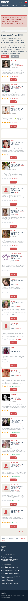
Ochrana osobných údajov (8, 560)
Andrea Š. (13, 107)
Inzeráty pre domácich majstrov (9, 583)
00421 (19, 168)
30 (19, 531)
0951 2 (18, 490)
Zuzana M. (13, 440)
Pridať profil (5, 56)
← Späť (9, 531)
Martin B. (13, 162)
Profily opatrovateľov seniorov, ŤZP (10, 570)
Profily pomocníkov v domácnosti (9, 567)
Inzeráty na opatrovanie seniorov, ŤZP (11, 582)
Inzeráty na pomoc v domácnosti (9, 579)
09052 (18, 328)
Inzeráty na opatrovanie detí (8, 577)
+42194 (19, 446)
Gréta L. (12, 187)
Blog (2, 549)
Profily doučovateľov (6, 569)
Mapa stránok (4, 552)
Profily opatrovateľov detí (7, 566)
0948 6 (18, 306)
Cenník (3, 556)
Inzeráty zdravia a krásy (7, 585)
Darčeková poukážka (6, 557)
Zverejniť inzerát (15, 56)
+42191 (19, 66)
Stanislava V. (14, 463)
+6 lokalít (18, 443)
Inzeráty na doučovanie (7, 580)
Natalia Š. (13, 279)
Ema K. (12, 418)
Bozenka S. (13, 84)
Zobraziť (13, 80)
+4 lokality (21, 165)
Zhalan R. (13, 60)
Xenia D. (13, 140)
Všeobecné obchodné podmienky (9, 559)
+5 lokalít (18, 397)
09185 (18, 468)
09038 (18, 375)
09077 (18, 284)
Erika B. (12, 347)
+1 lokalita (21, 211)
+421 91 (19, 260)
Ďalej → (24, 531)
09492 (18, 214)
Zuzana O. (13, 509)
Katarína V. (14, 209)
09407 (18, 90)
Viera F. (12, 231)
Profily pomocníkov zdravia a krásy (10, 573)
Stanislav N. (14, 485)
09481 (18, 192)
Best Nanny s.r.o (15, 254)
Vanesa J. (13, 301)
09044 (18, 399)
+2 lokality (18, 87)
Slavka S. (13, 394)
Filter (3, 31)
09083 (18, 112)
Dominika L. (14, 323)
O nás (2, 547)
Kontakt (3, 550)
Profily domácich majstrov (8, 572)
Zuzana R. (13, 370)
